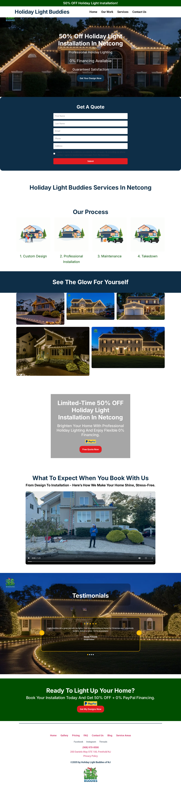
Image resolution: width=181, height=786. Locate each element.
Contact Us (139, 12)
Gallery (64, 735)
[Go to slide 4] (93, 654)
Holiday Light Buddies (42, 12)
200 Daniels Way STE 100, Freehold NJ (90, 751)
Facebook (78, 742)
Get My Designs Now (90, 709)
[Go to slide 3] (91, 654)
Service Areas (123, 735)
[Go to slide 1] (87, 654)
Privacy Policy (90, 756)
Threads (103, 742)
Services (122, 12)
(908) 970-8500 (90, 747)
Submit (90, 161)
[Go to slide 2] (89, 654)
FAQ (86, 735)
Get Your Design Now (90, 78)
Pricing (76, 735)
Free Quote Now (90, 449)
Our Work (107, 12)
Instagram (91, 742)
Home (93, 12)
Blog (109, 735)
